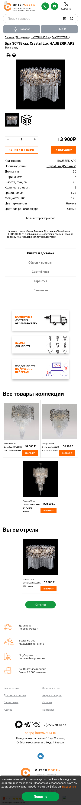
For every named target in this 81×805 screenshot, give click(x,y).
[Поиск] (72, 18)
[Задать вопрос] (14, 55)
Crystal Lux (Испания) (61, 166)
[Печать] (8, 55)
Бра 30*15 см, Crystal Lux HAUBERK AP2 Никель (31, 582)
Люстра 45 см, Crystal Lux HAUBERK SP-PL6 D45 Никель (50, 446)
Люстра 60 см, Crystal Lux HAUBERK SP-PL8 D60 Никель (13, 446)
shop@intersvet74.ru (40, 733)
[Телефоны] (45, 6)
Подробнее (69, 786)
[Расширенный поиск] (64, 18)
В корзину (64, 150)
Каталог (40, 605)
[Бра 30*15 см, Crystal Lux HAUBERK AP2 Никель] (40, 84)
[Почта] (54, 6)
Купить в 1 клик (21, 150)
